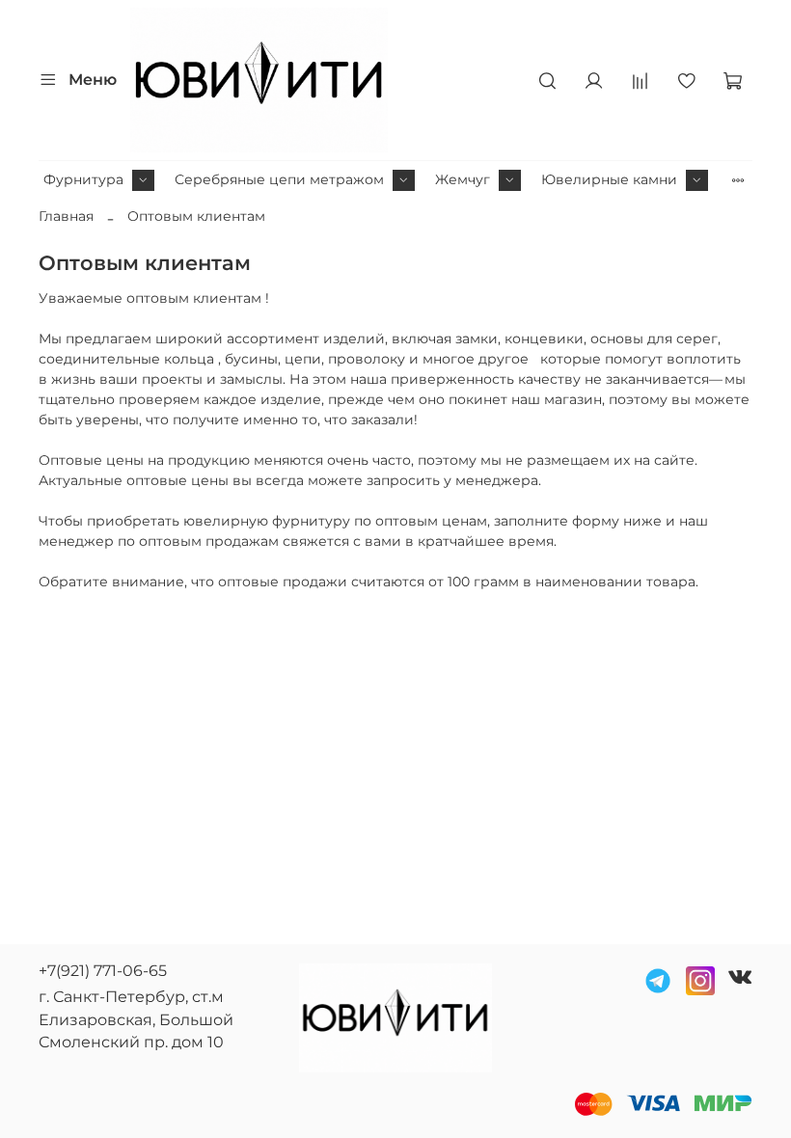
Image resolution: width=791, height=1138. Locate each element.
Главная (66, 216)
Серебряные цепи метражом (279, 179)
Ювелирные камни (609, 179)
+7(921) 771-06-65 (103, 971)
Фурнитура (83, 179)
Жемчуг (462, 179)
